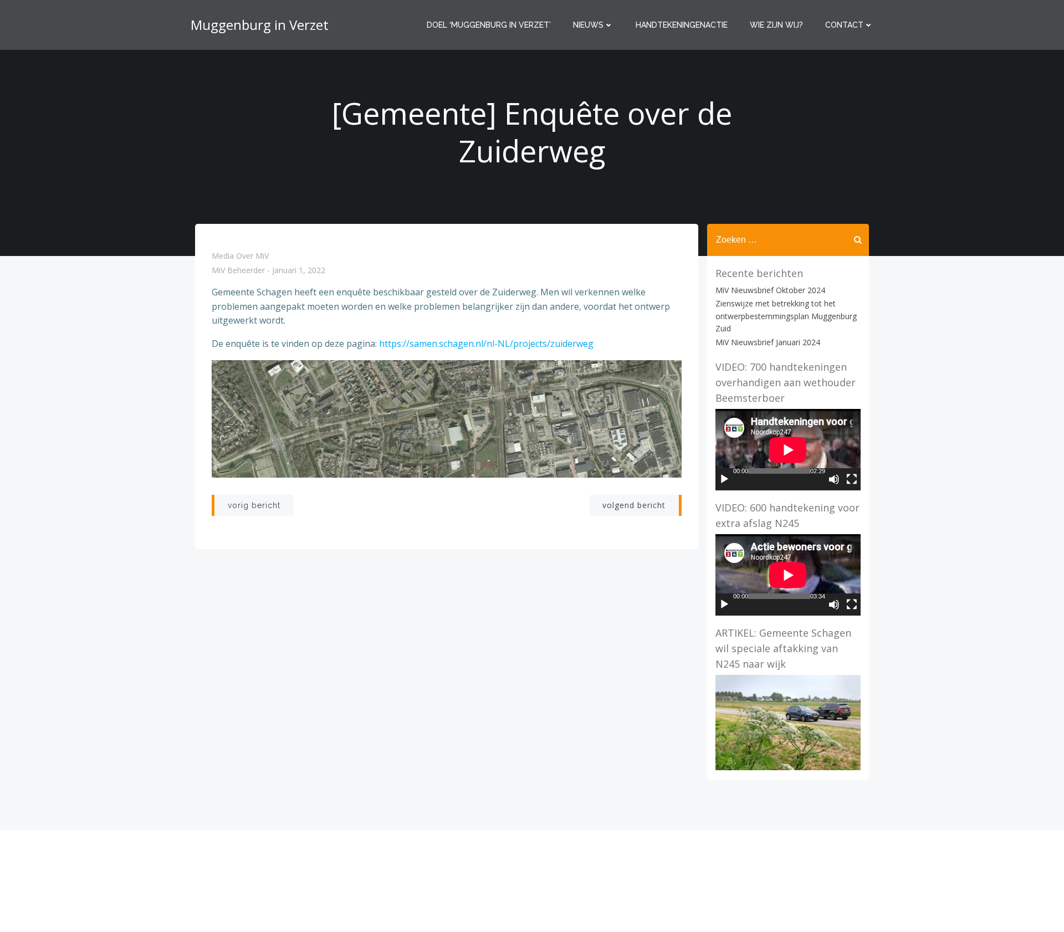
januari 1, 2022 (298, 270)
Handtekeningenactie (682, 25)
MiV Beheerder (238, 270)
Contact (844, 25)
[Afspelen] (724, 479)
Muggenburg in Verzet (260, 25)
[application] (788, 449)
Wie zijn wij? (776, 25)
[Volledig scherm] (851, 479)
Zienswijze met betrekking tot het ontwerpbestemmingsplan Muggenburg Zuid (786, 316)
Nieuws (588, 25)
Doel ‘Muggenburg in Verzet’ (489, 25)
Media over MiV (240, 255)
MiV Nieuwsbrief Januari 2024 (767, 342)
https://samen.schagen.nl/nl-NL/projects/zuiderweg (486, 343)
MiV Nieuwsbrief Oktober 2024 (770, 290)
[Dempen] (834, 479)
